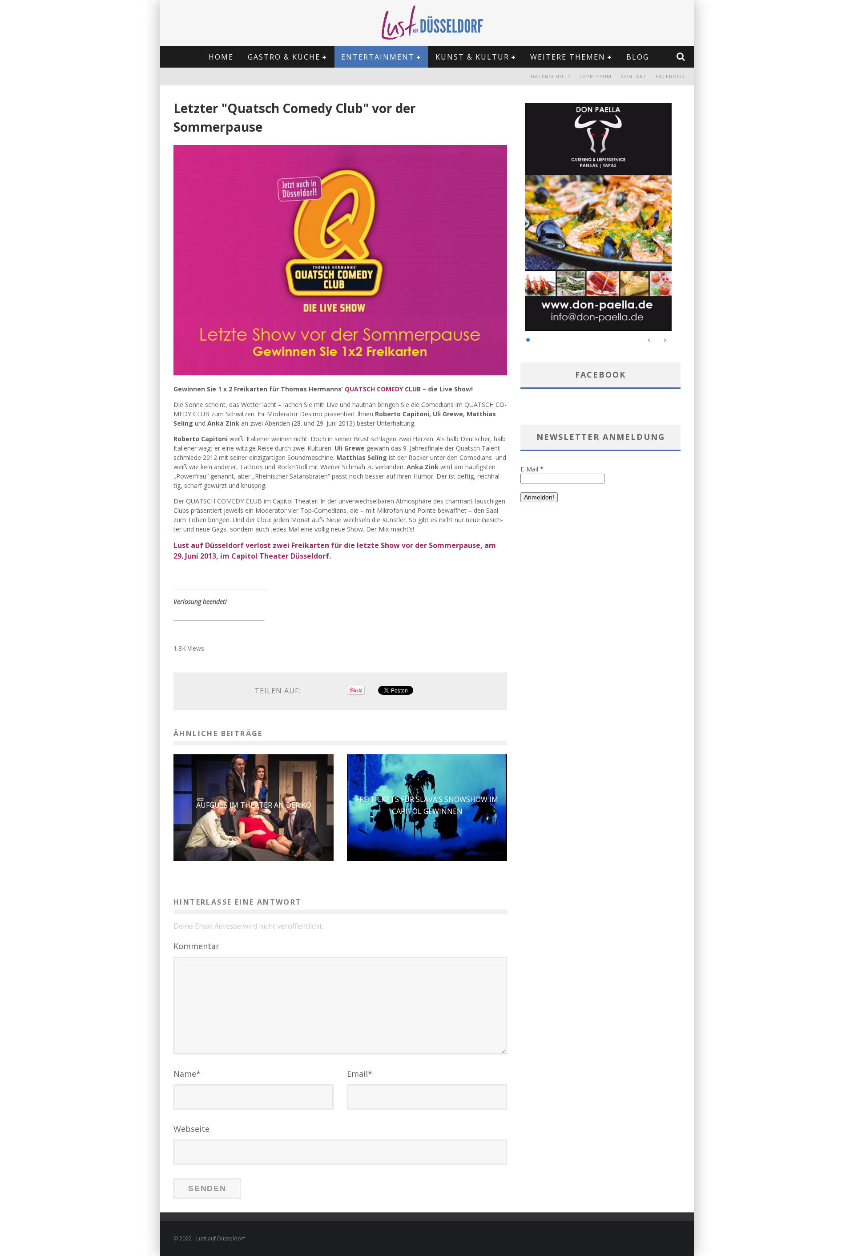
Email (359, 1073)
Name (187, 1073)
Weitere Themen (567, 57)
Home (221, 57)
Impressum (596, 76)
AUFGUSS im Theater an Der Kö (253, 805)
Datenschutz (551, 76)
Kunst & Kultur (472, 57)
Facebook (670, 76)
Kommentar (196, 946)
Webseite (191, 1128)
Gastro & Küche (284, 57)
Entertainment (378, 57)
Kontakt (633, 76)
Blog (637, 57)
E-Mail (532, 469)
